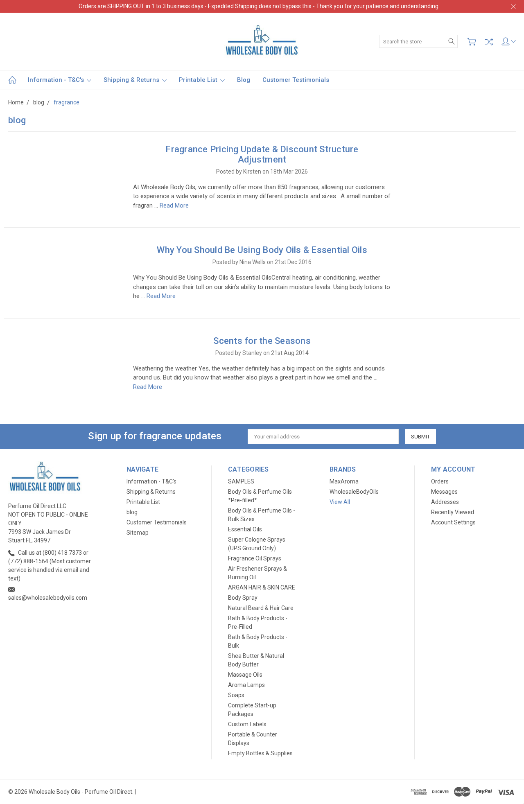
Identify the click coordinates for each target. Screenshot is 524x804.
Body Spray (242, 597)
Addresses (445, 502)
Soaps (236, 695)
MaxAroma (344, 481)
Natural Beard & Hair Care (261, 608)
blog (243, 80)
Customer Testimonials (295, 80)
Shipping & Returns (132, 80)
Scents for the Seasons (262, 341)
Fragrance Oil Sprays (254, 558)
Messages (444, 491)
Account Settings (453, 522)
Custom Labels (247, 724)
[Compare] (488, 41)
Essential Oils (245, 529)
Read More (174, 205)
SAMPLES (241, 481)
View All (340, 502)
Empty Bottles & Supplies (260, 753)
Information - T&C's (57, 80)
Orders (440, 481)
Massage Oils (245, 674)
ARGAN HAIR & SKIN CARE (261, 587)
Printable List (199, 80)
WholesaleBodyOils (354, 491)
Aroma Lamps (246, 685)
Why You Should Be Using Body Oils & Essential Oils (262, 250)
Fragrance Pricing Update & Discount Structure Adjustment (261, 154)
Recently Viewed (452, 512)
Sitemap (137, 532)
